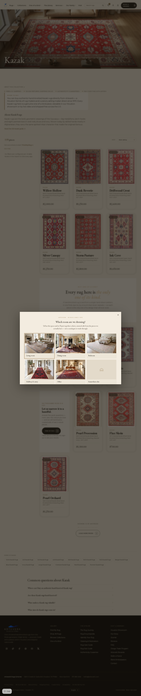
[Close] (118, 315)
